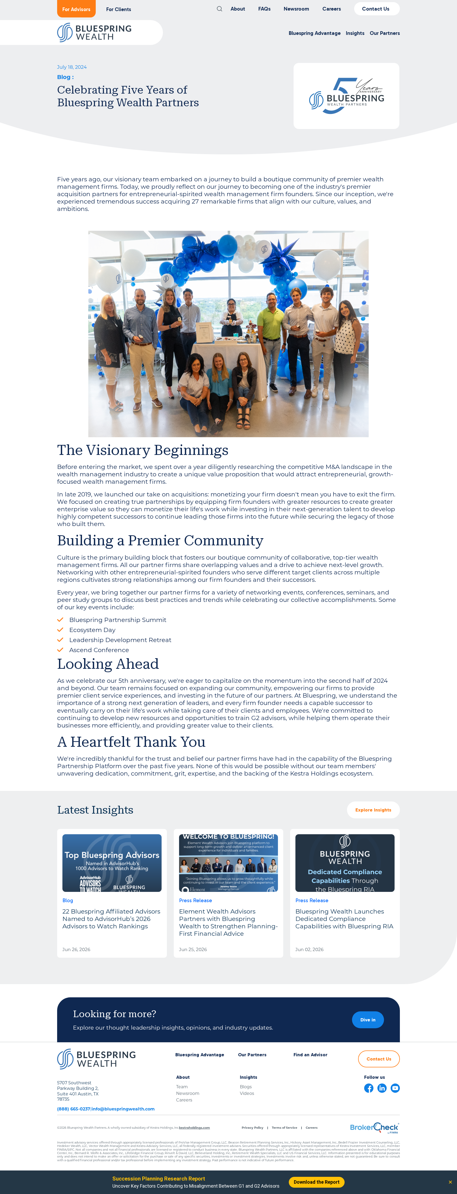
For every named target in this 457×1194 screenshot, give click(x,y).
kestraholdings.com (194, 1128)
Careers (331, 9)
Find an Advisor (310, 1055)
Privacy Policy (252, 1128)
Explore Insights (373, 810)
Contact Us (375, 9)
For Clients (118, 9)
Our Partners (252, 1055)
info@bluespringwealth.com (123, 1109)
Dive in (368, 1020)
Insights (248, 1077)
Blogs (246, 1086)
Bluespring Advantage (199, 1055)
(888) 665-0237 (73, 1109)
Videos (247, 1093)
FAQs (264, 9)
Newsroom (296, 9)
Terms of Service (284, 1128)
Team (182, 1086)
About (238, 9)
